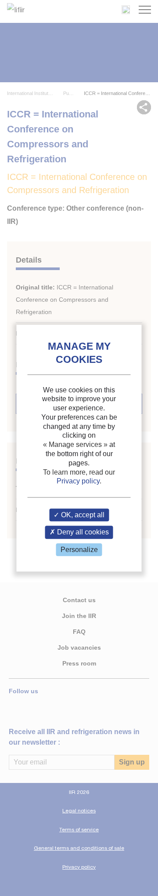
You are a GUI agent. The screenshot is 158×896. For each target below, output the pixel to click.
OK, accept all (81, 515)
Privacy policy (78, 481)
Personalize (79, 549)
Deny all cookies (82, 532)
